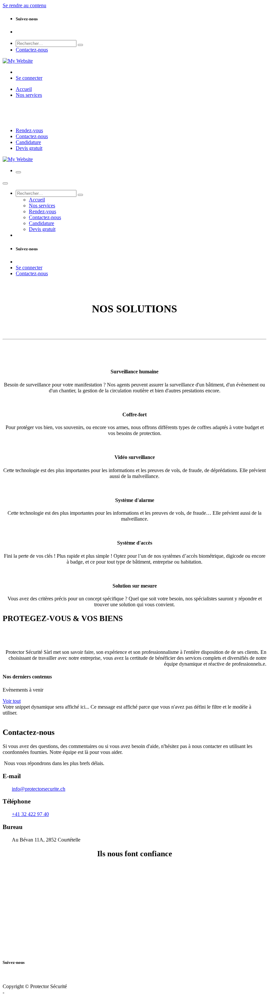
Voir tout (12, 701)
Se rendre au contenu (24, 5)
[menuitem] (24, 89)
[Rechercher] (80, 45)
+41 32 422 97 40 (30, 814)
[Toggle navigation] (18, 172)
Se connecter (29, 78)
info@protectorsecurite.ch (38, 789)
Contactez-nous (32, 49)
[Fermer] (5, 183)
